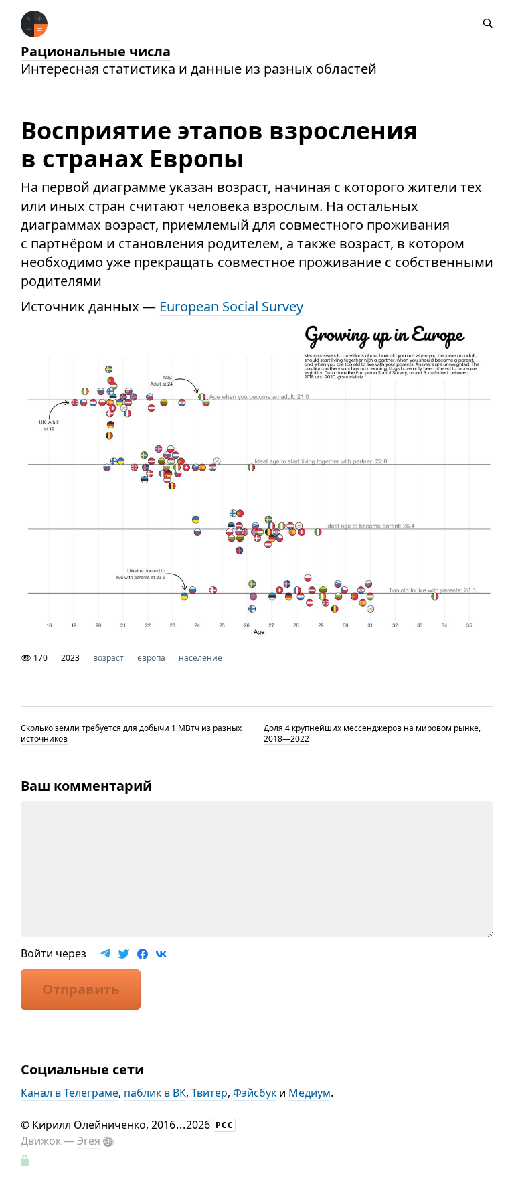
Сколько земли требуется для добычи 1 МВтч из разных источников (131, 733)
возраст (108, 657)
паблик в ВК (155, 1092)
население (200, 657)
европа (151, 657)
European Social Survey (231, 306)
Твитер (209, 1092)
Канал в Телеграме (69, 1092)
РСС (225, 1125)
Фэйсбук (254, 1092)
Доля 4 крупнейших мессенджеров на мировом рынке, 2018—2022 (372, 733)
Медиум (309, 1092)
